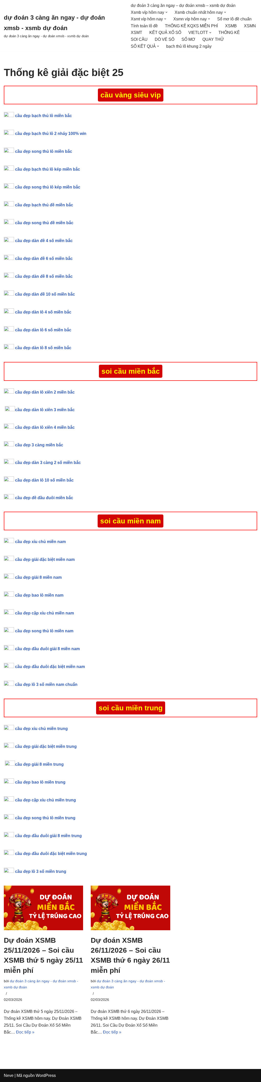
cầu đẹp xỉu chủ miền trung (41, 728)
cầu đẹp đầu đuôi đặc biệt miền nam (50, 666)
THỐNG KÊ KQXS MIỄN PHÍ (191, 26)
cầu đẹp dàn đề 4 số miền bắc (44, 240)
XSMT (136, 32)
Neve (9, 1075)
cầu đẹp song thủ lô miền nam (44, 631)
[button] (166, 12)
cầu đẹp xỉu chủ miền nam (41, 541)
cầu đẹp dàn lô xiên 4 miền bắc (45, 427)
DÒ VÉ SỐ (164, 39)
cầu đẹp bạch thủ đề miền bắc (44, 205)
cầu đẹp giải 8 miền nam (38, 577)
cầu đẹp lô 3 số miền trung (40, 871)
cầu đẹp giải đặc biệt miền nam (45, 559)
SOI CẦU (139, 39)
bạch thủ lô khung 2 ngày (189, 46)
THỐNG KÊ (229, 32)
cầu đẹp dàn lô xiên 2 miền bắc (45, 392)
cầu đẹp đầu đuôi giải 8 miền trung (48, 836)
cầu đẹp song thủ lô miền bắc (43, 151)
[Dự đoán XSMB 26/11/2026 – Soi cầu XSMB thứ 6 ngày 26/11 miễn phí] (130, 908)
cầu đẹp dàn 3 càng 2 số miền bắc (48, 462)
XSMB (231, 26)
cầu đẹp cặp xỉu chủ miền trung (45, 800)
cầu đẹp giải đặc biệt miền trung (46, 746)
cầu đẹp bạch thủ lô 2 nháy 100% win (50, 133)
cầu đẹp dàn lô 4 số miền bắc (43, 312)
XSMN (250, 26)
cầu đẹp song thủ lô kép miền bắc (47, 187)
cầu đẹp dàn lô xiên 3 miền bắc (45, 410)
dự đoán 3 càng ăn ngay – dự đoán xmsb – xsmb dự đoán (183, 5)
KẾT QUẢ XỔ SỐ (165, 32)
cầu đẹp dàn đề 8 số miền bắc (44, 276)
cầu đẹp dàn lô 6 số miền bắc (43, 330)
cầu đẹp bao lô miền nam (39, 595)
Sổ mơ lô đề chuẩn (234, 19)
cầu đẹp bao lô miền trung (40, 782)
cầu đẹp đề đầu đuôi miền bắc (44, 498)
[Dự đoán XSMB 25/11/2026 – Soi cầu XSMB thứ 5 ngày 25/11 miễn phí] (43, 908)
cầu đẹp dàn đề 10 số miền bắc (45, 294)
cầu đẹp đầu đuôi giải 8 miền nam (47, 649)
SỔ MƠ (188, 39)
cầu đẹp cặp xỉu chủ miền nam (44, 613)
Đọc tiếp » (25, 1032)
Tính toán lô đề (144, 26)
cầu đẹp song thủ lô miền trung (45, 818)
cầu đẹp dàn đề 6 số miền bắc (44, 258)
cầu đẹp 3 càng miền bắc (39, 445)
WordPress (46, 1075)
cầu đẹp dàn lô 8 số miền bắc (43, 348)
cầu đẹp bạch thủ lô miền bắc (43, 116)
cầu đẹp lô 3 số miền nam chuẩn (46, 684)
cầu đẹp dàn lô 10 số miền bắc (44, 480)
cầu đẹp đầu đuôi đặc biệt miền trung (51, 853)
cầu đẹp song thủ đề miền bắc (44, 223)
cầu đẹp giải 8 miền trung (39, 764)
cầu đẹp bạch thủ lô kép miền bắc (47, 169)
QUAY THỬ (213, 39)
